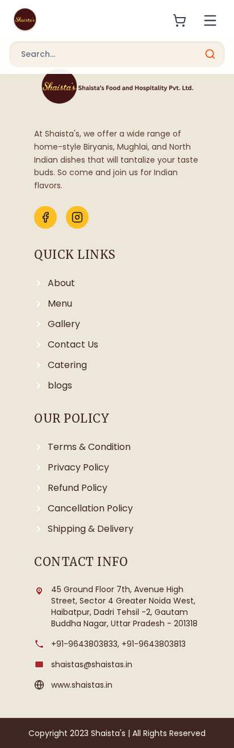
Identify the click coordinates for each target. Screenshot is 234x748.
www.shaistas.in (81, 685)
